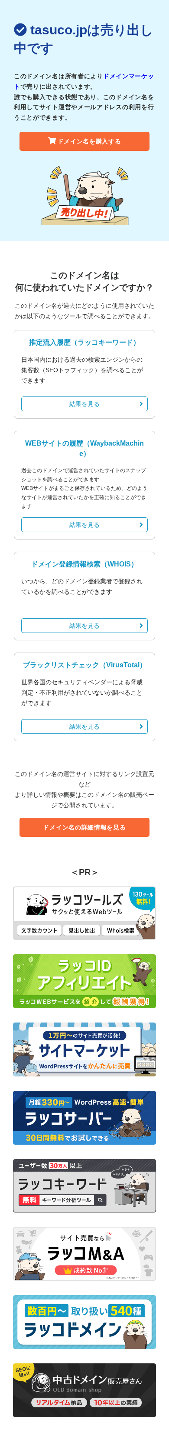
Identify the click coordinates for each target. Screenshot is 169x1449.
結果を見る (84, 403)
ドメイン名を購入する (89, 141)
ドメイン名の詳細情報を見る (84, 827)
